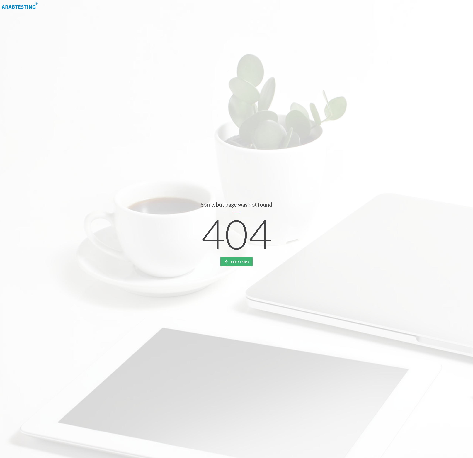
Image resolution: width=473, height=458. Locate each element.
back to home (240, 261)
